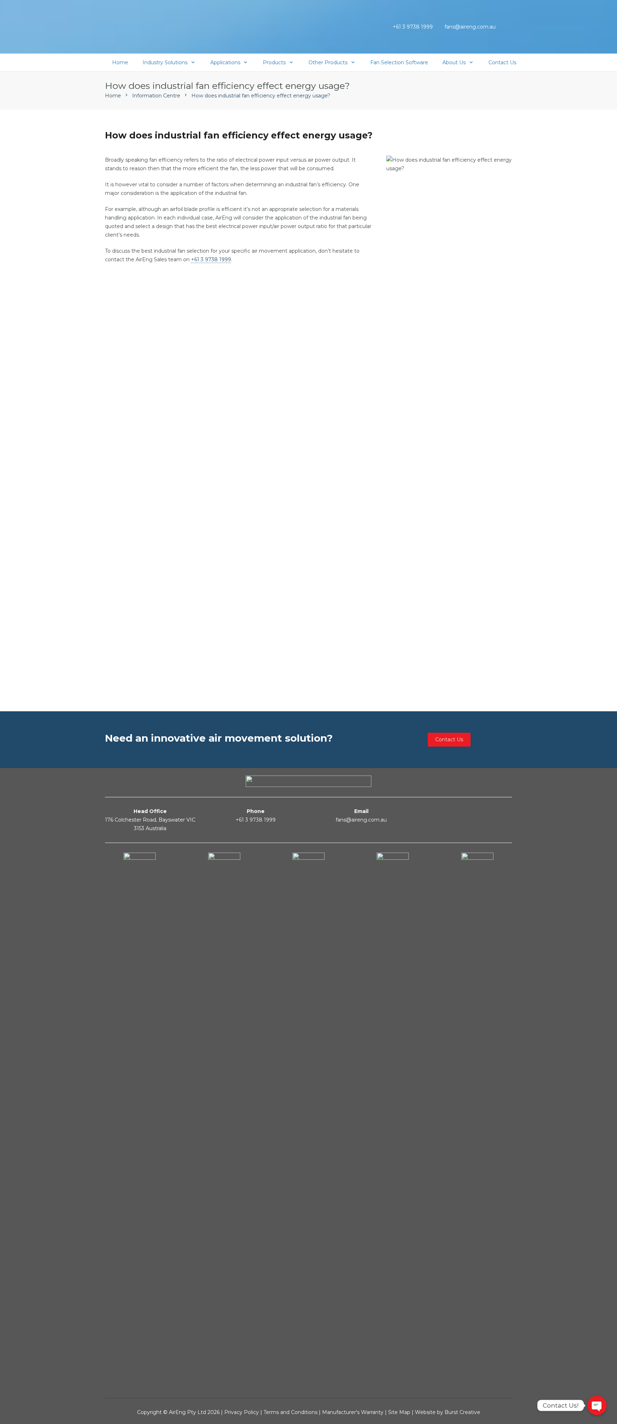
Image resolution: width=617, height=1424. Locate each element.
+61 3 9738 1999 (211, 259)
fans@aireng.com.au (361, 820)
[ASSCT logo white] (477, 1120)
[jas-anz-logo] (308, 1120)
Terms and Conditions (290, 1412)
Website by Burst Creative (447, 1412)
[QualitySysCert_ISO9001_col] (139, 1120)
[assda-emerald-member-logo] (392, 1120)
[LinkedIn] (493, 811)
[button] (508, 27)
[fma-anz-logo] (224, 1120)
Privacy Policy (241, 1412)
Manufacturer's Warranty (352, 1412)
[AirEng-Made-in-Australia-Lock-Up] (160, 28)
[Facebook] (479, 811)
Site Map (400, 1412)
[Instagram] (508, 812)
